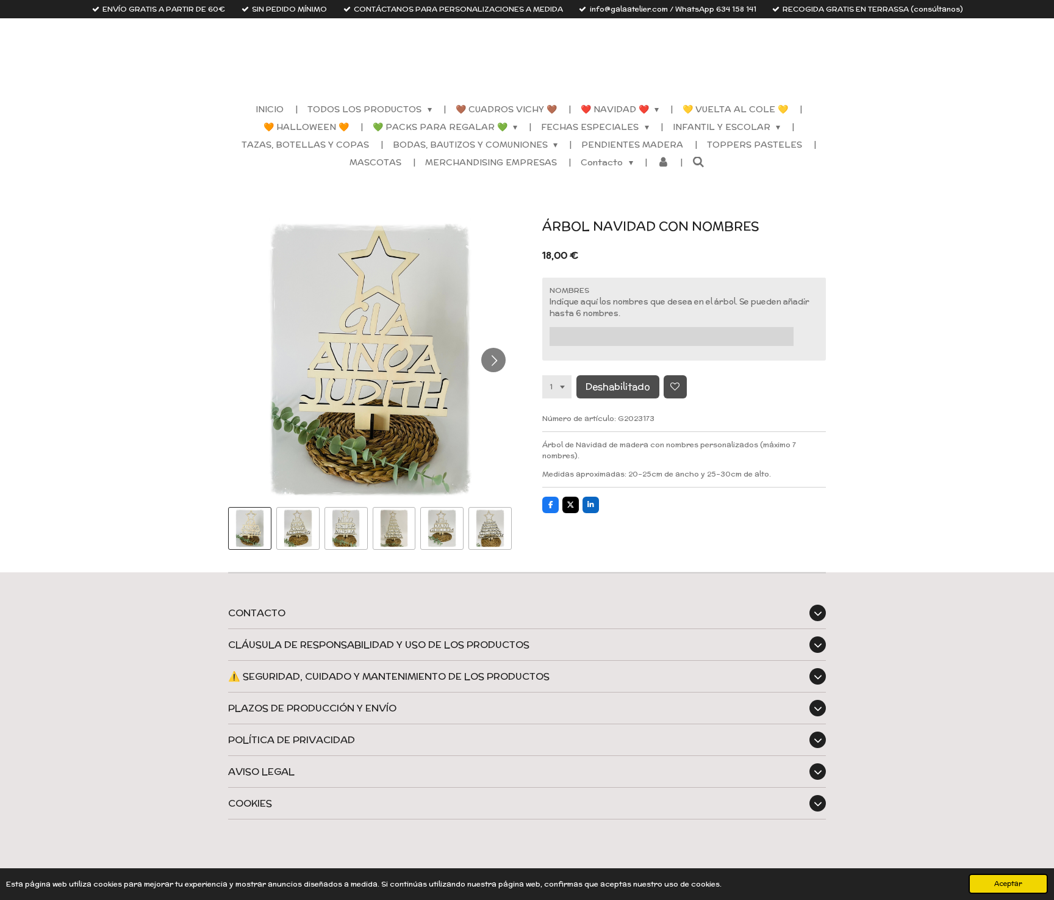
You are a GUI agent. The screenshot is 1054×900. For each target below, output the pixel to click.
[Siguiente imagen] (493, 360)
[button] (249, 528)
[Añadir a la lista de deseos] (675, 386)
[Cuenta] (663, 162)
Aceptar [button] (1008, 883)
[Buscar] (698, 162)
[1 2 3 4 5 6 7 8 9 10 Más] (557, 386)
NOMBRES (569, 290)
